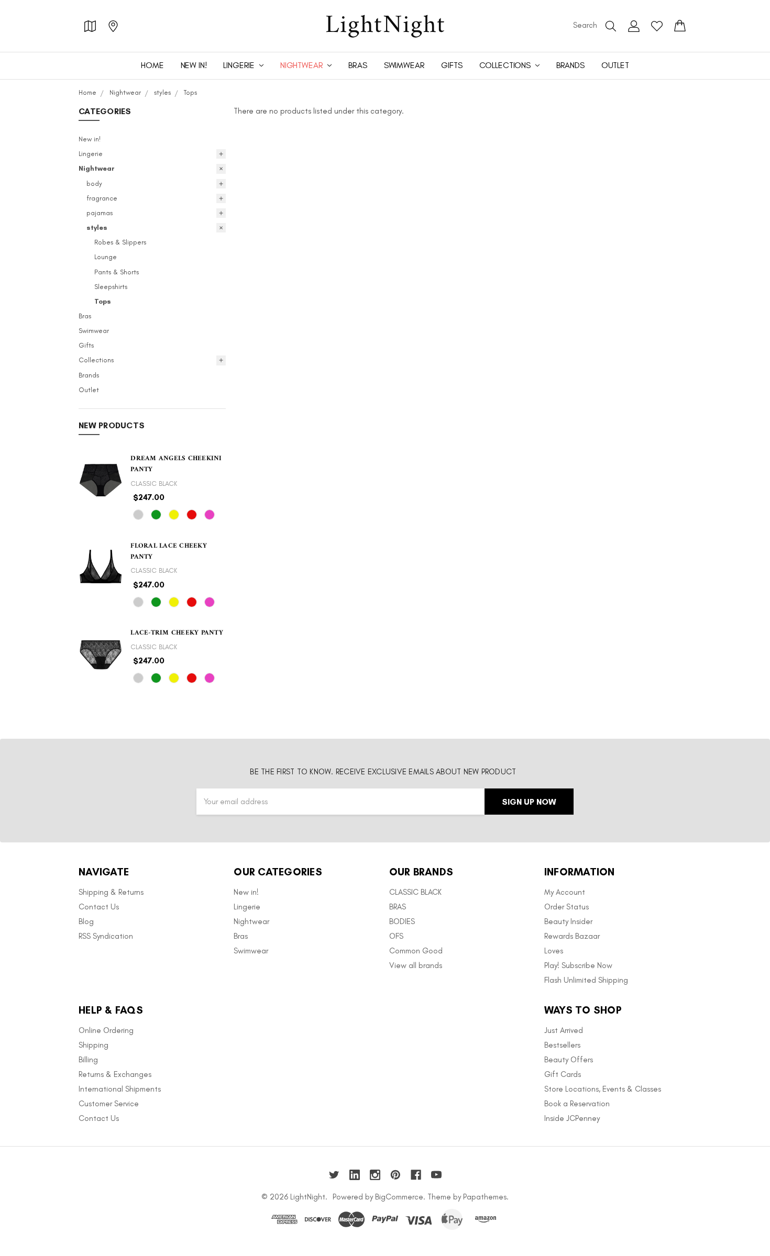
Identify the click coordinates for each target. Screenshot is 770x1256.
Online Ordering (106, 1030)
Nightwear (302, 65)
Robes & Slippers (120, 242)
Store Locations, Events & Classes (602, 1089)
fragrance (101, 198)
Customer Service (109, 1103)
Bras (357, 65)
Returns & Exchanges (115, 1074)
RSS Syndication (106, 936)
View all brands (415, 965)
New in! (194, 65)
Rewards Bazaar (572, 936)
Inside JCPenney (572, 1118)
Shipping (93, 1045)
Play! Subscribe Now (578, 965)
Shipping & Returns (111, 892)
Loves (553, 950)
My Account (564, 892)
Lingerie (240, 65)
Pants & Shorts (116, 272)
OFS (396, 936)
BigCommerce (399, 1197)
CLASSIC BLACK (415, 892)
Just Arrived (563, 1030)
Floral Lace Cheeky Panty (168, 551)
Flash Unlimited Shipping (586, 980)
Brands (570, 65)
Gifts (451, 65)
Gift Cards (562, 1074)
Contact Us (99, 907)
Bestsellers (562, 1045)
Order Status (566, 907)
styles (96, 227)
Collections (506, 65)
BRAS (397, 907)
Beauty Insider (568, 921)
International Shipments (120, 1089)
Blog (86, 921)
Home (152, 65)
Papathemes (485, 1197)
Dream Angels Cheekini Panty (176, 463)
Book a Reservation (577, 1103)
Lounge (105, 257)
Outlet (615, 65)
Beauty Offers (568, 1059)
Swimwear (404, 65)
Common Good (416, 950)
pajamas (99, 213)
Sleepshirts (110, 287)
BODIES (402, 921)
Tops (102, 301)
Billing (88, 1059)
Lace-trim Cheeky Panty (176, 633)
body (94, 183)
